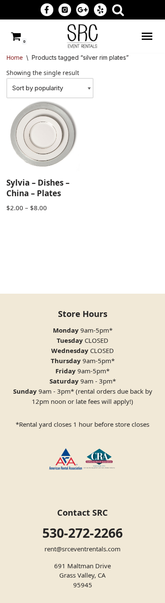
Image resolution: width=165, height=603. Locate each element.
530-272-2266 (82, 533)
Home (14, 57)
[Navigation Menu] (147, 36)
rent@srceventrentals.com (82, 549)
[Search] (118, 9)
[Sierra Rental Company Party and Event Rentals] (82, 36)
